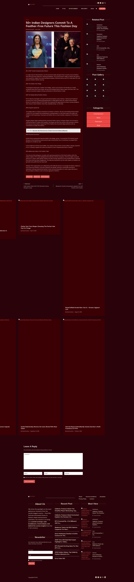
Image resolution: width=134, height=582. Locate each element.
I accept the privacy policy (36, 560)
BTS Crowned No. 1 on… (103, 48)
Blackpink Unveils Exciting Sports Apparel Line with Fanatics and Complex (69, 185)
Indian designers (45, 176)
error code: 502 (60, 558)
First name (30, 550)
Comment (27, 454)
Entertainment (99, 24)
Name (26, 473)
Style (27, 19)
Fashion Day (29, 176)
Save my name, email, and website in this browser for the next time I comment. (43, 477)
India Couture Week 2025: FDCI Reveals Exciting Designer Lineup (36, 185)
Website (67, 473)
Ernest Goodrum (30, 29)
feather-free (37, 176)
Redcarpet (99, 64)
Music (98, 45)
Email (46, 473)
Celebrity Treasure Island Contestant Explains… (102, 38)
